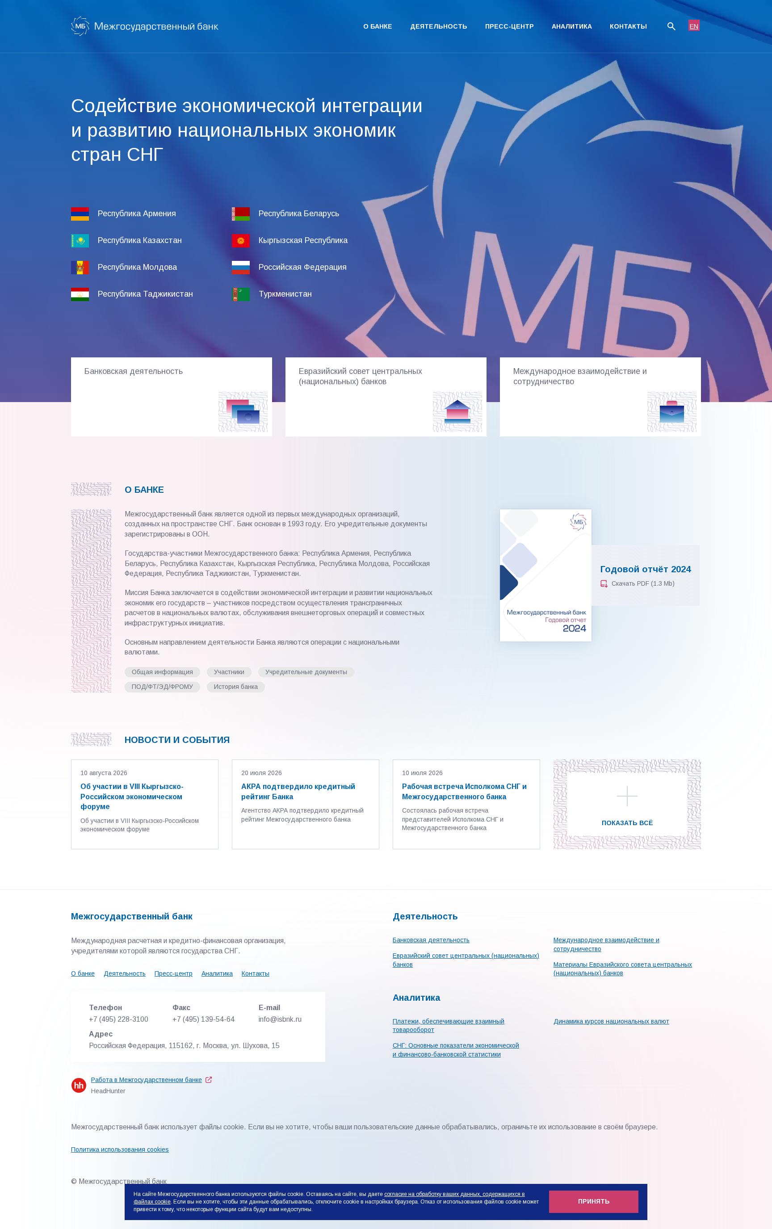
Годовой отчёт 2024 (645, 569)
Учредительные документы (306, 671)
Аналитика (572, 26)
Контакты (628, 26)
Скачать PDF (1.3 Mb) (643, 583)
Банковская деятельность (431, 940)
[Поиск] (671, 26)
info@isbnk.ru (280, 1019)
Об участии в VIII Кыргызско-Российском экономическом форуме (132, 796)
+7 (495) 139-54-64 (203, 1019)
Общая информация (162, 671)
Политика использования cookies (120, 1149)
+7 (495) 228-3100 (118, 1019)
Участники (229, 671)
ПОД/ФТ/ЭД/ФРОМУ (162, 686)
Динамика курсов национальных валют (611, 1021)
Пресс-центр (509, 26)
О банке (377, 26)
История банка (236, 686)
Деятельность (438, 26)
